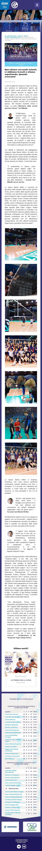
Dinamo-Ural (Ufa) (11, 746)
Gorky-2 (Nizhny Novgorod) (13, 797)
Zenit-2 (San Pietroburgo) (13, 783)
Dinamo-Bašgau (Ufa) (12, 805)
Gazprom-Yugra (21, 63)
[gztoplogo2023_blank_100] (13, 5)
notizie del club (21, 676)
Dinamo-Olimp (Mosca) (12, 777)
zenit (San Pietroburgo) (12, 717)
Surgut (30, 63)
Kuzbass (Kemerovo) (11, 753)
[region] (21, 24)
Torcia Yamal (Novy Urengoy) (14, 791)
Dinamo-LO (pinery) (11, 727)
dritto (11, 63)
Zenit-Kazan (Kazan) (11, 714)
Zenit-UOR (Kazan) (11, 780)
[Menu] (37, 4)
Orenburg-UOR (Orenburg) (13, 799)
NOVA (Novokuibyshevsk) (13, 732)
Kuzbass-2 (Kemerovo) (12, 807)
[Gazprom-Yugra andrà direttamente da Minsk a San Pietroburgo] (18, 847)
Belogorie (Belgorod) (11, 725)
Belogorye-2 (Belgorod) (12, 802)
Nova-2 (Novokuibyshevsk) (13, 794)
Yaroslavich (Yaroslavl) (12, 756)
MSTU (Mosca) (9, 758)
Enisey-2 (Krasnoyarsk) (12, 810)
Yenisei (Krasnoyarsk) (12, 730)
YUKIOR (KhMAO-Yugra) (12, 785)
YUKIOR (21, 64)
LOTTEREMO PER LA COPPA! (21, 680)
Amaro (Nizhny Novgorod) (13, 744)
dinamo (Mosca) (10, 719)
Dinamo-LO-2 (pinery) (12, 775)
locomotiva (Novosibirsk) (13, 722)
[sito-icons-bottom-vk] (23, 847)
